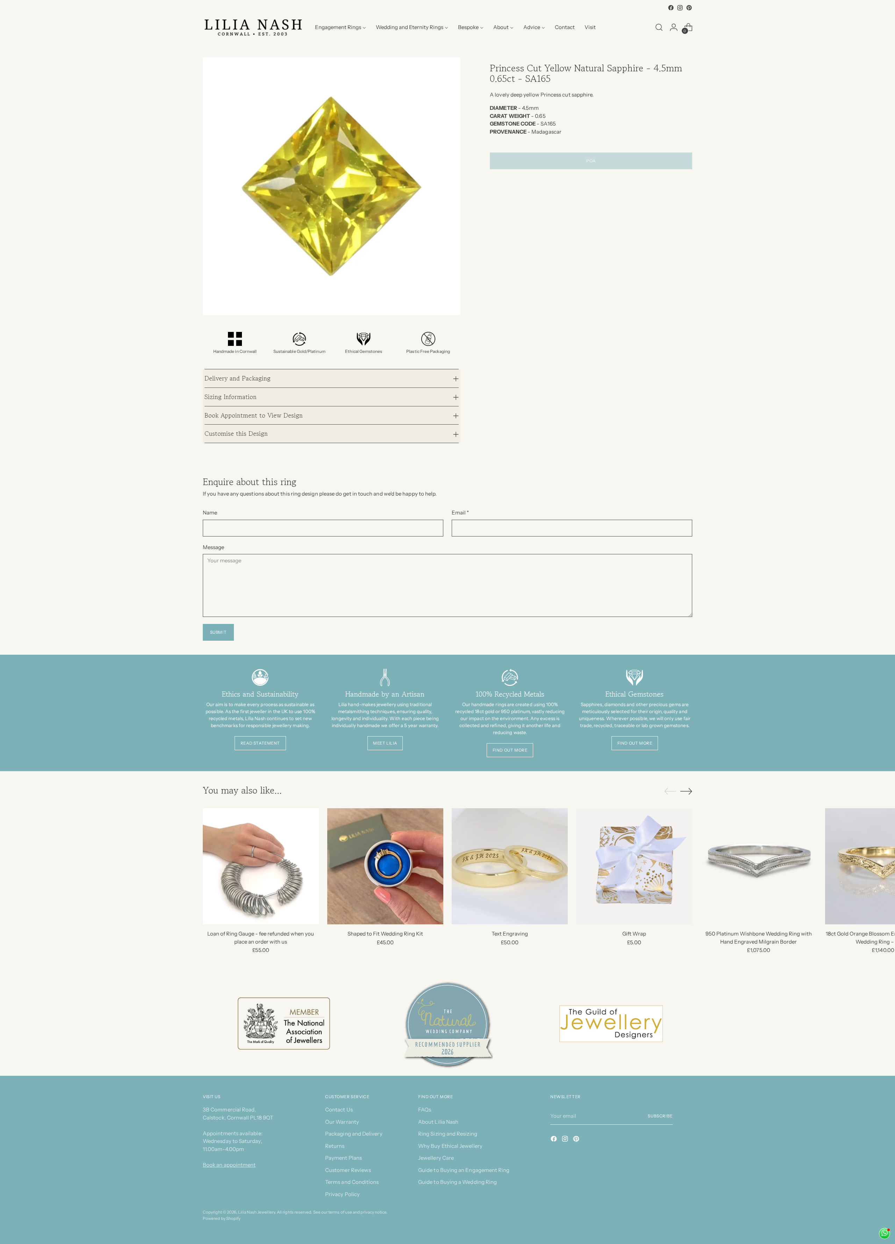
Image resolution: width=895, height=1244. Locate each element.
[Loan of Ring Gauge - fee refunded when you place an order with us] (261, 866)
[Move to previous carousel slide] (670, 791)
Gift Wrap (634, 933)
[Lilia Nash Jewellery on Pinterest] (689, 8)
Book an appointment (229, 1164)
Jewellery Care (436, 1157)
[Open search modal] (659, 27)
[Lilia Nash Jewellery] (253, 27)
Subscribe (660, 1116)
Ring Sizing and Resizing (447, 1133)
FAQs (424, 1109)
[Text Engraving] (510, 866)
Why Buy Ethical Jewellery (450, 1146)
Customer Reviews (348, 1170)
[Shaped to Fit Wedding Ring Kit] (385, 866)
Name (210, 512)
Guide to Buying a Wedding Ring (457, 1182)
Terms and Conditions (352, 1182)
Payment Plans (343, 1157)
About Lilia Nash (438, 1121)
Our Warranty (342, 1121)
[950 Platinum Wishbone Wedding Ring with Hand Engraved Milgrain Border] (759, 866)
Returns (335, 1146)
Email (460, 512)
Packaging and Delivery (353, 1133)
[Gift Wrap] (634, 866)
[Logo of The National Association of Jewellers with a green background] (284, 1024)
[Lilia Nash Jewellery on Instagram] (680, 8)
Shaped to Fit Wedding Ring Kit (385, 933)
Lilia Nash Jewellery (256, 1212)
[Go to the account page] (674, 27)
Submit (218, 632)
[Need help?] (884, 1233)
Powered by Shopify (222, 1218)
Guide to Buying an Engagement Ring (464, 1170)
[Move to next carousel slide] (686, 791)
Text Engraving (510, 933)
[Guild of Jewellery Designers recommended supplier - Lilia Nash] (611, 1024)
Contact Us (339, 1109)
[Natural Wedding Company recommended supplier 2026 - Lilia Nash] (447, 1023)
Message (213, 547)
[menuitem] (340, 27)
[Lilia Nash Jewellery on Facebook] (671, 8)
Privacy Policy (342, 1194)
